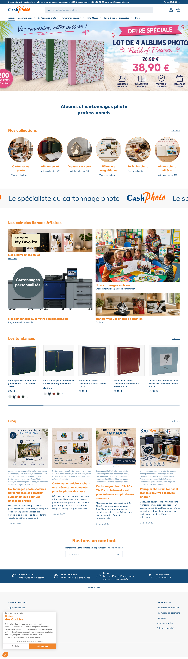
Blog (137, 18)
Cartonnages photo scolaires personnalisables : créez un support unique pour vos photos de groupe (27, 494)
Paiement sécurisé (165, 628)
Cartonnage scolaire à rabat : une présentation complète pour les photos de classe (71, 487)
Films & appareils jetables (116, 18)
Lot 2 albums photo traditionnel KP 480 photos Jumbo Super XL (58, 382)
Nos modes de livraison (168, 607)
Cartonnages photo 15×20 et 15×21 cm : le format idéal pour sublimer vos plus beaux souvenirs (115, 492)
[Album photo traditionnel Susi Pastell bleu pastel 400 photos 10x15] (164, 360)
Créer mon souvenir (71, 18)
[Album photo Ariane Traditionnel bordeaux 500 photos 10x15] (129, 360)
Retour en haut (94, 587)
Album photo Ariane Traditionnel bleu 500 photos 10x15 (92, 383)
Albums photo (25, 18)
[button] (178, 10)
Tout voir (176, 130)
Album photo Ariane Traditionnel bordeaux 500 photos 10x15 (126, 383)
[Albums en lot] (50, 149)
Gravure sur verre (79, 166)
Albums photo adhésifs (167, 168)
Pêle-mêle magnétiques (108, 168)
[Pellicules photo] (137, 149)
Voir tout (176, 338)
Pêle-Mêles (92, 18)
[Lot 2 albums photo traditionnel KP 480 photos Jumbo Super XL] (58, 360)
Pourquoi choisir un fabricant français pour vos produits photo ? (159, 492)
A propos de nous (16, 607)
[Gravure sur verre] (79, 149)
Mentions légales (165, 623)
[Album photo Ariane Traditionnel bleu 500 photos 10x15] (94, 360)
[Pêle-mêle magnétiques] (108, 149)
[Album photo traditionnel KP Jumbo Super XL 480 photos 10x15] (23, 360)
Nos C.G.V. (161, 618)
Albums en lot (50, 166)
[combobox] (99, 10)
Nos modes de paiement (168, 612)
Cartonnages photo (47, 18)
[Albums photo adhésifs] (167, 149)
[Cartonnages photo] (20, 149)
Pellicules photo (138, 166)
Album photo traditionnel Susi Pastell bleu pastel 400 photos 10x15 (163, 383)
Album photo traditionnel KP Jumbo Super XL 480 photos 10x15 (22, 383)
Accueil (11, 18)
